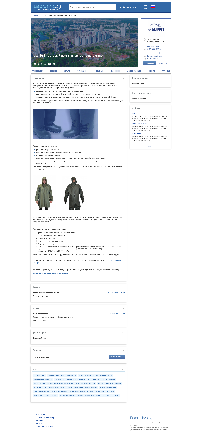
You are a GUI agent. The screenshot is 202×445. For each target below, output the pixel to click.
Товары (53, 71)
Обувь (134, 114)
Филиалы (100, 71)
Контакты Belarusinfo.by (45, 418)
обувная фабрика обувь (108, 387)
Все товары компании (116, 292)
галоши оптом (60, 379)
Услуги (67, 71)
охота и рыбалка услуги (56, 375)
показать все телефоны (155, 53)
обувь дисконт (39, 396)
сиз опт (116, 396)
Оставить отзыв (116, 357)
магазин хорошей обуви (75, 387)
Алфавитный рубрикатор (45, 426)
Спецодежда (136, 133)
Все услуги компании (117, 313)
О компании (37, 71)
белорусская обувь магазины (85, 383)
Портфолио (40, 421)
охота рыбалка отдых (67, 396)
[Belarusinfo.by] (47, 7)
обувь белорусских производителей (102, 391)
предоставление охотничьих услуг (88, 396)
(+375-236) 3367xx (154, 46)
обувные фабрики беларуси (78, 391)
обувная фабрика (91, 387)
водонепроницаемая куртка (102, 375)
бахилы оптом (71, 375)
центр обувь (107, 396)
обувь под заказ (51, 396)
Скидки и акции (134, 71)
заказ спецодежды (40, 387)
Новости (151, 71)
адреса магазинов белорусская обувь (60, 383)
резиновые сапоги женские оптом (103, 379)
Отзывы (166, 71)
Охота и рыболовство (139, 123)
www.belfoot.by (153, 59)
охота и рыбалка (39, 375)
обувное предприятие (41, 391)
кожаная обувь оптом (56, 387)
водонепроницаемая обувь (43, 379)
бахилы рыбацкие (85, 375)
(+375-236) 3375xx (154, 49)
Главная (35, 15)
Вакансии (115, 71)
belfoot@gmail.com (154, 56)
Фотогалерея (83, 71)
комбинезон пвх (39, 383)
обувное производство (59, 391)
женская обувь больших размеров (109, 383)
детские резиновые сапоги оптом (78, 379)
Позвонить (149, 63)
